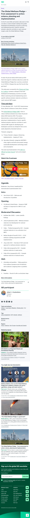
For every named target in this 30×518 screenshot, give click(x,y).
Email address (4, 473)
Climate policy (13, 395)
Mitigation (23, 456)
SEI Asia (15, 491)
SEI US (15, 501)
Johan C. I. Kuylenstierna (13, 292)
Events (4, 4)
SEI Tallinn (15, 499)
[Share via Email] (9, 301)
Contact (3, 502)
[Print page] (11, 301)
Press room (4, 491)
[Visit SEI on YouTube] (27, 499)
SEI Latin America (17, 495)
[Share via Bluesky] (2, 301)
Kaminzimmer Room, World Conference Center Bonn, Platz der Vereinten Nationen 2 (13, 43)
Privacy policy (4, 497)
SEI (2, 4)
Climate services (19, 395)
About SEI (3, 493)
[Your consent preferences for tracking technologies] (27, 515)
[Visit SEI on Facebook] (27, 491)
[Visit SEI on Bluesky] (27, 487)
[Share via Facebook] (4, 301)
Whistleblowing (4, 495)
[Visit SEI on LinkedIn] (27, 495)
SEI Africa (15, 489)
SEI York (15, 502)
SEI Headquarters (17, 493)
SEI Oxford (16, 497)
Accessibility (4, 501)
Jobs (2, 489)
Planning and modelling (9, 357)
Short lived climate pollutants (9, 397)
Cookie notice (4, 499)
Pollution (16, 357)
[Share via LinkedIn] (6, 301)
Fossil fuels (18, 456)
